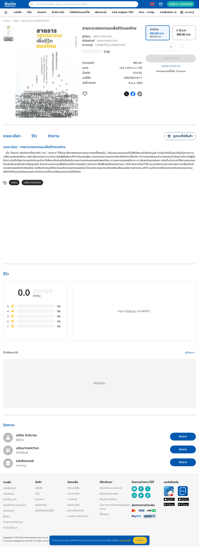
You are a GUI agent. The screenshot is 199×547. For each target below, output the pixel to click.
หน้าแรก (6, 20)
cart (161, 4)
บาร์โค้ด (86, 78)
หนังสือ (18, 12)
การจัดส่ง (72, 499)
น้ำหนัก (86, 73)
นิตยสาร (41, 12)
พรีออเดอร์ (101, 12)
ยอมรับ (140, 540)
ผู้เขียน (6, 516)
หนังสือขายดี (9, 488)
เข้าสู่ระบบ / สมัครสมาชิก (180, 4)
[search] (31, 4)
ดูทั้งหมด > (190, 352)
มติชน (14, 182)
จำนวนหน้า (88, 63)
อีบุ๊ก (29, 12)
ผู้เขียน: (86, 36)
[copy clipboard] (139, 93)
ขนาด (85, 68)
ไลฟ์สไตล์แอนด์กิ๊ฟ (79, 12)
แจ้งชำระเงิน (73, 505)
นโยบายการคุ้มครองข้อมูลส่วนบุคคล (115, 507)
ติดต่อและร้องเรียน (109, 494)
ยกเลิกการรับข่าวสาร (78, 516)
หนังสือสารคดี (117, 45)
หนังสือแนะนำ (10, 499)
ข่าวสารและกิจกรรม (13, 522)
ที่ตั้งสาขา (104, 514)
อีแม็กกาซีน (58, 12)
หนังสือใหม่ (8, 494)
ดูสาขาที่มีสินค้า (183, 136)
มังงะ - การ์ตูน (146, 12)
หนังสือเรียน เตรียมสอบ (173, 12)
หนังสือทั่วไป (102, 45)
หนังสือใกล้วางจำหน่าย (14, 505)
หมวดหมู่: (87, 45)
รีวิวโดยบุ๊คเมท (10, 528)
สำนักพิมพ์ (8, 511)
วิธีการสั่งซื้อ (73, 488)
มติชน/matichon (107, 40)
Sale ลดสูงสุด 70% (123, 12)
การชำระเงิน (73, 494)
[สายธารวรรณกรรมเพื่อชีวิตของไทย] (126, 93)
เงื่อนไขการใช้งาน (108, 499)
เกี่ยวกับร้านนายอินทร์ (111, 488)
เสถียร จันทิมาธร (102, 36)
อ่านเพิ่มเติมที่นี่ (125, 540)
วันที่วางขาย (89, 83)
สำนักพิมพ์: (88, 41)
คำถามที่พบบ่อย (75, 510)
